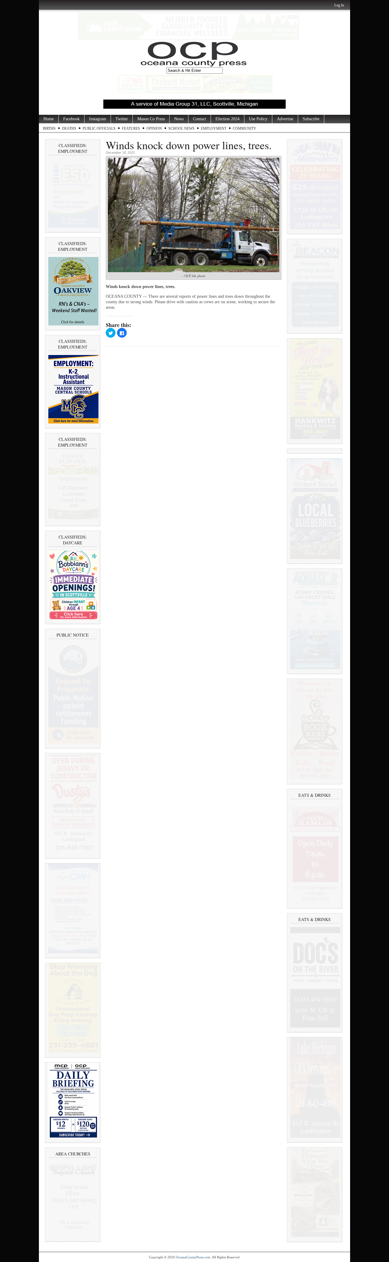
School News (181, 128)
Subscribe (311, 119)
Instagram (97, 119)
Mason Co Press (151, 119)
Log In (339, 5)
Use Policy (258, 119)
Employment (213, 128)
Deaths (69, 128)
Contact (199, 119)
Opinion (154, 128)
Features (131, 128)
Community (244, 128)
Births (49, 128)
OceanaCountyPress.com (193, 1257)
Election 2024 (227, 119)
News (179, 119)
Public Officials (99, 128)
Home (48, 119)
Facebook (71, 119)
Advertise (285, 119)
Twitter (121, 119)
